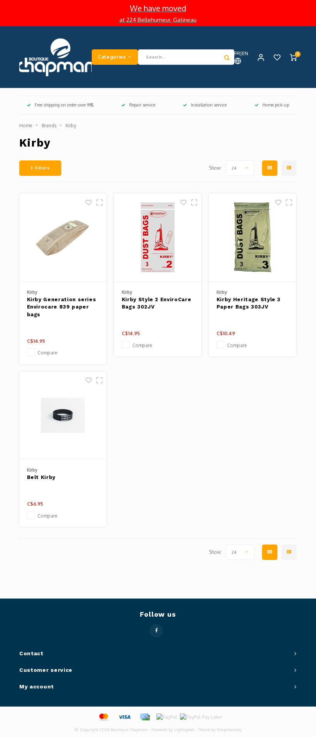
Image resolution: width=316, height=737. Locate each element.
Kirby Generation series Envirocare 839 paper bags (61, 307)
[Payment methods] (103, 716)
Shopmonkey (229, 729)
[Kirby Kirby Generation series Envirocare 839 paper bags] (63, 238)
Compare (47, 353)
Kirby (71, 125)
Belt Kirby (41, 477)
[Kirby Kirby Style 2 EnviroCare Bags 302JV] (158, 238)
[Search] (226, 57)
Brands (49, 125)
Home (25, 125)
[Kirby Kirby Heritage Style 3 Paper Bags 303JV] (252, 238)
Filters (42, 167)
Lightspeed (184, 729)
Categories (112, 57)
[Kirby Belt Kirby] (63, 416)
